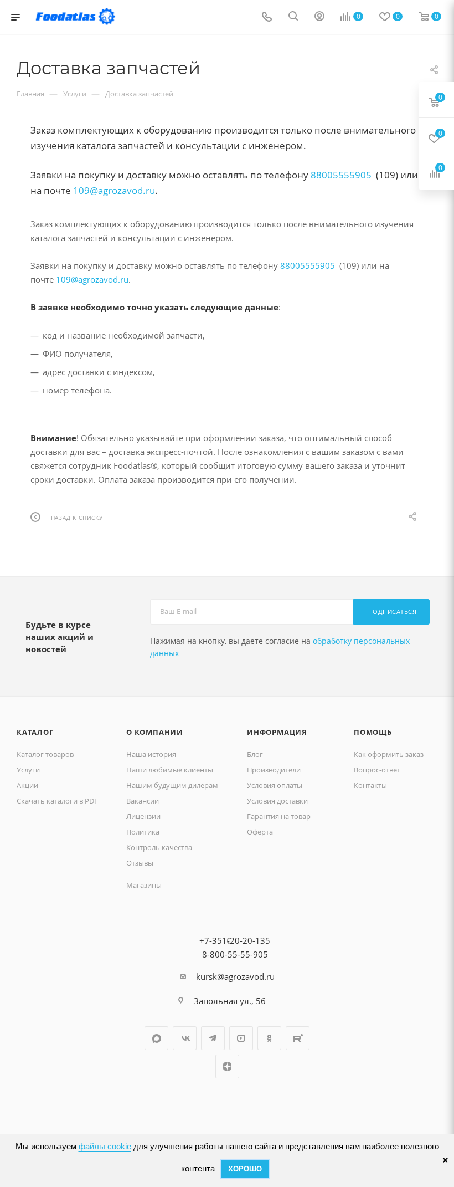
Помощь (373, 732)
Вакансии (142, 801)
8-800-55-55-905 (235, 954)
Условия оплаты (274, 785)
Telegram (213, 1038)
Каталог (35, 732)
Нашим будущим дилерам (172, 785)
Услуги (28, 770)
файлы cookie (105, 1146)
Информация (277, 732)
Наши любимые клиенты (169, 770)
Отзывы (139, 863)
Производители (274, 770)
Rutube (297, 1038)
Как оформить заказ (389, 754)
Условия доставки (277, 801)
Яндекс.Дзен (227, 1066)
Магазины (144, 885)
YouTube (241, 1038)
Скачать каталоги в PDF (57, 801)
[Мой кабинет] (319, 17)
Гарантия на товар (279, 816)
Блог (255, 754)
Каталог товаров (45, 754)
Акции (27, 785)
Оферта (260, 832)
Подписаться (392, 611)
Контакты (370, 785)
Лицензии (143, 816)
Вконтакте (185, 1038)
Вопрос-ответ (377, 770)
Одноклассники (269, 1038)
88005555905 (341, 174)
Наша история (151, 754)
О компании (154, 732)
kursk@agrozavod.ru (235, 976)
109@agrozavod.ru (114, 190)
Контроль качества (159, 847)
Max (156, 1038)
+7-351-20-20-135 (234, 940)
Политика (142, 832)
